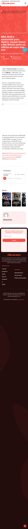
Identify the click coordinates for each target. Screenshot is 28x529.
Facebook (4, 279)
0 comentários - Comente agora (16, 58)
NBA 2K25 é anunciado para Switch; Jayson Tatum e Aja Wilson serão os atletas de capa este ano (14, 155)
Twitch (3, 274)
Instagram (4, 271)
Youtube (4, 269)
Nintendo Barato (5, 1)
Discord (4, 276)
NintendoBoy (12, 159)
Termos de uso (18, 275)
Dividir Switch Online (15, 1)
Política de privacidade (20, 278)
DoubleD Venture (20, 299)
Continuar (14, 240)
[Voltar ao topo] (25, 526)
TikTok (3, 284)
